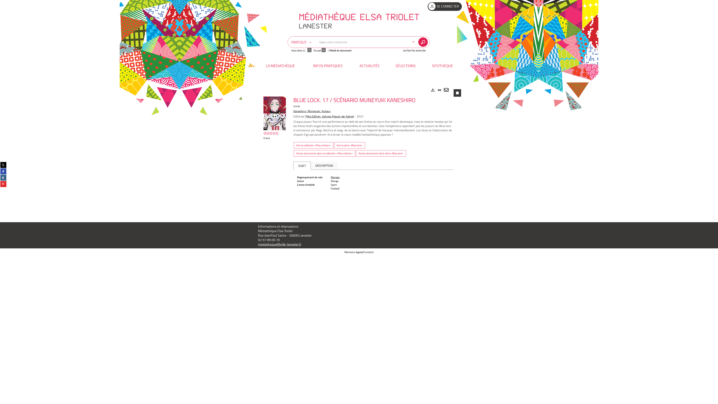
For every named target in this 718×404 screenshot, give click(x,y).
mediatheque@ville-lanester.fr (279, 244)
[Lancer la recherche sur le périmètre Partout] (423, 42)
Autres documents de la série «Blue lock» (381, 153)
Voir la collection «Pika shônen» (313, 145)
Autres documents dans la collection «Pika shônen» (324, 153)
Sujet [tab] (302, 166)
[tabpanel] (359, 149)
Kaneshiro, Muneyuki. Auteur (312, 111)
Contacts (369, 252)
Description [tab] (324, 165)
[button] (280, 66)
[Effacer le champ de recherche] (413, 42)
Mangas (335, 177)
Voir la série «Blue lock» (350, 145)
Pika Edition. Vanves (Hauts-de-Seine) (330, 116)
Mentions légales (353, 252)
